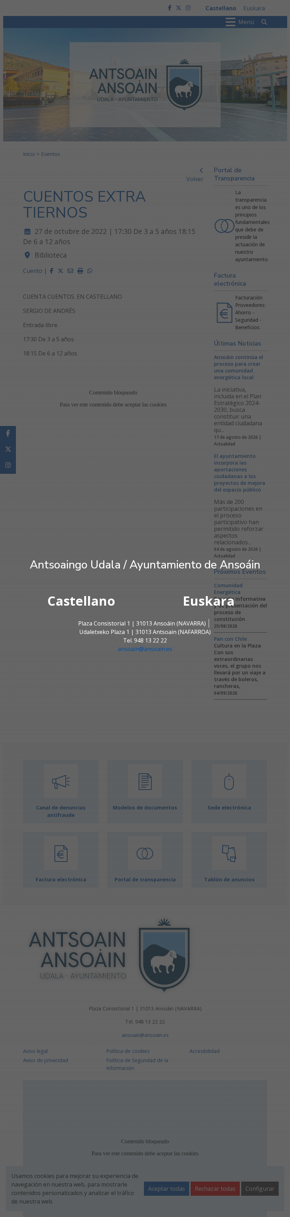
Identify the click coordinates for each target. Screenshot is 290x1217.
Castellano (81, 601)
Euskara (208, 601)
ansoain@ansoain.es (145, 649)
